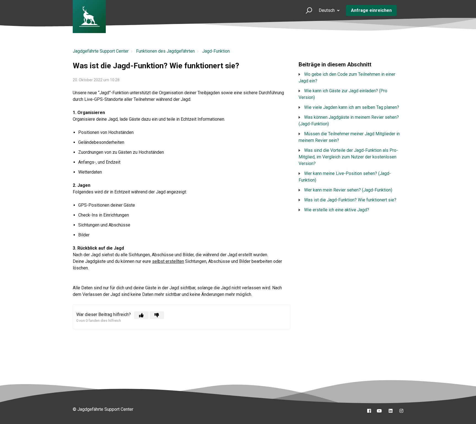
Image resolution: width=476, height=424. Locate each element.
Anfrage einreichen (371, 10)
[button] (306, 10)
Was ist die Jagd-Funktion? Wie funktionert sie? (350, 199)
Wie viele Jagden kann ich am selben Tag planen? (351, 107)
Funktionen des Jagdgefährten (165, 51)
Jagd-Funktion (216, 51)
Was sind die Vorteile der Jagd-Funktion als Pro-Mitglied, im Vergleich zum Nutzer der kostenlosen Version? (348, 157)
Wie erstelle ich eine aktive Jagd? (336, 209)
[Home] (89, 16)
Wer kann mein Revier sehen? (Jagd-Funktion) (348, 190)
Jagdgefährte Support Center (101, 51)
